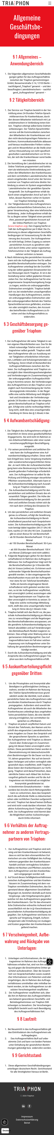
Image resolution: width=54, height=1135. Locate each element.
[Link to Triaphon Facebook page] (29, 1106)
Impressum (27, 1116)
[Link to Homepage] (27, 1088)
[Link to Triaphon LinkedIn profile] (23, 1106)
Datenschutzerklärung (27, 1119)
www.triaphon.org (18, 226)
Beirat (27, 1122)
